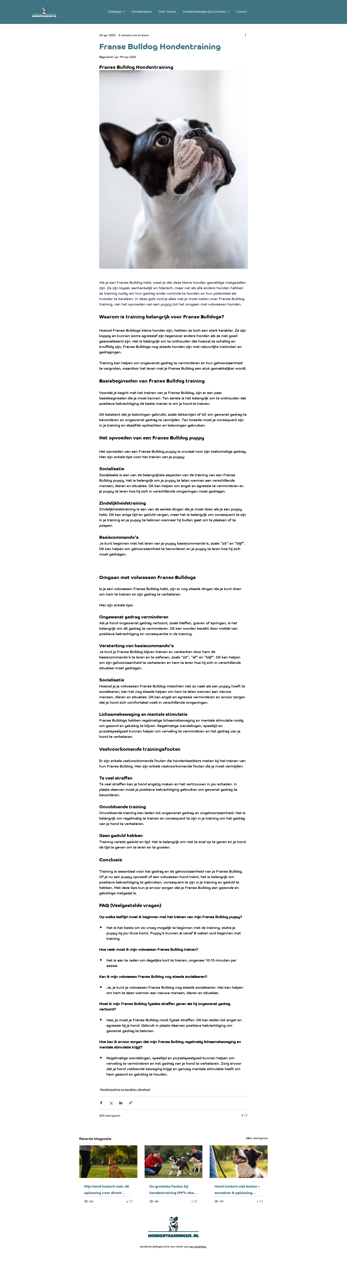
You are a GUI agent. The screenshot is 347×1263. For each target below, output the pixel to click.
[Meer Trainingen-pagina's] (124, 12)
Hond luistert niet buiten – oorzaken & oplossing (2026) (237, 1189)
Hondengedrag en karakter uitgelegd (125, 1089)
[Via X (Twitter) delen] (111, 1103)
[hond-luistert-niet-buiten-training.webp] (239, 1161)
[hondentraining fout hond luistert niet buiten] (174, 1161)
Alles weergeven (257, 1138)
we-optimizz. (198, 1246)
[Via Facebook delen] (101, 1103)
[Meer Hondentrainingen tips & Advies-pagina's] (228, 12)
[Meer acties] (245, 34)
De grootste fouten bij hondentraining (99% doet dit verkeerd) (172, 1189)
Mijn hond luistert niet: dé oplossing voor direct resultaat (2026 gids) (106, 1189)
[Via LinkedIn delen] (121, 1103)
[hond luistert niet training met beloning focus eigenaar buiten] (108, 1161)
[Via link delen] (131, 1103)
